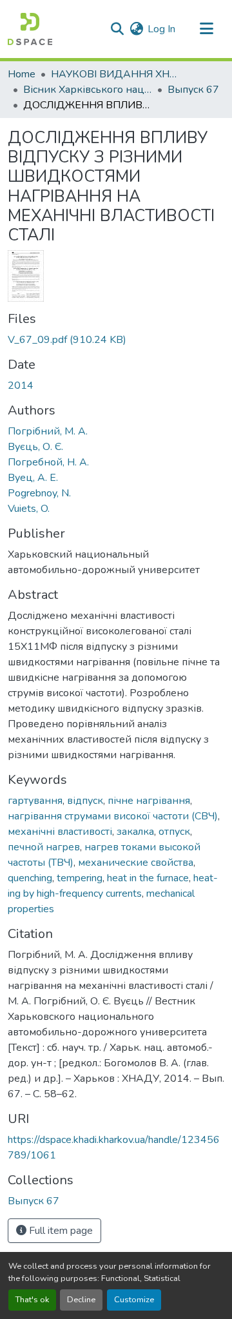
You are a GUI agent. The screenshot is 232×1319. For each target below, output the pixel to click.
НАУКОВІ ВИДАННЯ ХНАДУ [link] (115, 74)
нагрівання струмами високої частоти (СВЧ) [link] (113, 816)
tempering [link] (79, 878)
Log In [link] (161, 29)
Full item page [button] (59, 1231)
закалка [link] (135, 832)
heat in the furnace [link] (148, 878)
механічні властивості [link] (60, 832)
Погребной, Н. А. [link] (48, 462)
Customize (134, 1299)
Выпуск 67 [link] (193, 90)
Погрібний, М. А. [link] (48, 431)
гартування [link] (35, 801)
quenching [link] (30, 878)
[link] (116, 339)
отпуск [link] (174, 832)
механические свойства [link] (135, 862)
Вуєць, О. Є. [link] (35, 447)
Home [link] (21, 74)
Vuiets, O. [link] (29, 509)
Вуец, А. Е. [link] (33, 478)
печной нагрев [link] (44, 847)
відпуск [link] (85, 801)
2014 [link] (21, 385)
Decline (81, 1299)
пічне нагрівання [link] (149, 801)
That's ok (32, 1299)
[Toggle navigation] (206, 29)
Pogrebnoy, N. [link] (39, 493)
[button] (30, 29)
